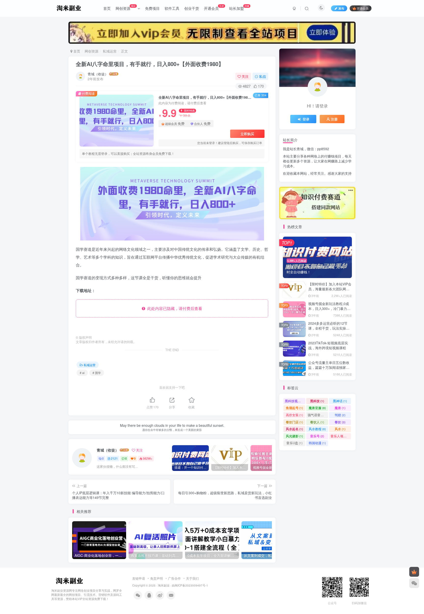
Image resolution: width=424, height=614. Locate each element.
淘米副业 (164, 585)
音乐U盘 (294, 442)
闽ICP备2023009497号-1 (191, 585)
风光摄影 (294, 436)
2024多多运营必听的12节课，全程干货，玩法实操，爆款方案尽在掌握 (328, 328)
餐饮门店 (294, 422)
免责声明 (156, 578)
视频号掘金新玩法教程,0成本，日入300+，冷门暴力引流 (329, 308)
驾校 (340, 415)
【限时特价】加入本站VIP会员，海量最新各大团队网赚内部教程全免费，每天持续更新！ (329, 291)
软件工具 (172, 8)
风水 (340, 429)
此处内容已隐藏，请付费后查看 (173, 308)
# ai (82, 373)
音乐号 (317, 436)
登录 (306, 119)
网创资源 (126, 7)
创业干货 (191, 8)
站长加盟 (239, 7)
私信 (262, 76)
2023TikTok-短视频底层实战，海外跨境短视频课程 (328, 345)
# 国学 (97, 373)
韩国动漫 (317, 442)
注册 (334, 119)
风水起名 (294, 429)
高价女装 (294, 415)
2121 (114, 458)
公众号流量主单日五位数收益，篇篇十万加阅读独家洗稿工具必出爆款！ (328, 367)
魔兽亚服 (317, 407)
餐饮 (340, 422)
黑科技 (317, 401)
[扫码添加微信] (414, 583)
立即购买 (247, 133)
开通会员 (214, 7)
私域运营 (110, 51)
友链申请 (138, 578)
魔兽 (340, 407)
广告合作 (174, 578)
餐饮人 (317, 422)
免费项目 (152, 8)
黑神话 (340, 401)
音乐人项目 (341, 436)
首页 (107, 8)
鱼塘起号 (294, 407)
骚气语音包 (318, 415)
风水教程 (317, 429)
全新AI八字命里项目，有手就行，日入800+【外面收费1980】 (150, 64)
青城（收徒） (98, 73)
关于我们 (192, 578)
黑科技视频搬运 (295, 401)
